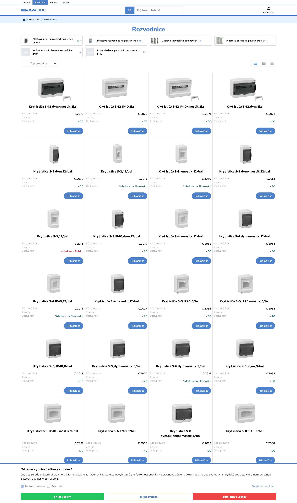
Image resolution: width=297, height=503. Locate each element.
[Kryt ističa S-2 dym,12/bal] (52, 154)
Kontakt (54, 2)
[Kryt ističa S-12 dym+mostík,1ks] (52, 89)
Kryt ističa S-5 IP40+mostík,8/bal (244, 301)
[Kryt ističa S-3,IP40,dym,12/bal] (116, 219)
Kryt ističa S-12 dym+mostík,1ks (52, 106)
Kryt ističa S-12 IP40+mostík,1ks (181, 106)
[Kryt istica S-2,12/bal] (116, 154)
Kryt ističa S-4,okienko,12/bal (117, 301)
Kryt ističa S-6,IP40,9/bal (116, 431)
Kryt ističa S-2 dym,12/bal (52, 171)
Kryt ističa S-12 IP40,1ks (117, 106)
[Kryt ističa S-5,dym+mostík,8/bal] (116, 348)
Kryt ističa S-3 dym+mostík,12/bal (244, 171)
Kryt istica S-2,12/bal (116, 171)
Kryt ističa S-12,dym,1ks (244, 106)
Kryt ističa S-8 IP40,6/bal (244, 431)
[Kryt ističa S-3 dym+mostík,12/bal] (244, 154)
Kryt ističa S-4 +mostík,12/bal (181, 236)
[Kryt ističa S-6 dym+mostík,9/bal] (180, 348)
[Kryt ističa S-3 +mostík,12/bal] (180, 154)
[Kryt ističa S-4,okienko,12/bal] (116, 283)
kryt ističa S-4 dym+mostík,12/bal (244, 236)
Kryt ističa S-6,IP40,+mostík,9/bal (52, 431)
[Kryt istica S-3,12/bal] (52, 219)
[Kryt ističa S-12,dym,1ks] (244, 89)
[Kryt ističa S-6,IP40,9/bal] (116, 413)
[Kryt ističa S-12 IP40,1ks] (116, 89)
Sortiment (40, 2)
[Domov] (24, 19)
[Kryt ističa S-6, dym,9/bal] (244, 348)
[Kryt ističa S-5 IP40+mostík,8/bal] (244, 283)
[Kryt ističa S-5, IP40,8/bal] (52, 348)
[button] (40, 63)
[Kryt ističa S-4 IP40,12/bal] (52, 283)
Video (66, 2)
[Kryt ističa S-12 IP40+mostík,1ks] (180, 89)
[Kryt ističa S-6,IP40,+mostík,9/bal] (52, 413)
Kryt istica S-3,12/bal (52, 236)
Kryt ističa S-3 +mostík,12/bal (181, 171)
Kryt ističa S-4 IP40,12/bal (52, 301)
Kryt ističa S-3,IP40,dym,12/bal (116, 236)
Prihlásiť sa (73, 131)
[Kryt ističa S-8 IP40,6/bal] (244, 413)
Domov (26, 2)
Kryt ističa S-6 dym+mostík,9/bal (180, 366)
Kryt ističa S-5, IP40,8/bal (52, 366)
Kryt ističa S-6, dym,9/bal (245, 366)
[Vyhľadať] (130, 10)
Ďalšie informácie (263, 486)
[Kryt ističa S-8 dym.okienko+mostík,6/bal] (180, 413)
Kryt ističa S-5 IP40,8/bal (180, 301)
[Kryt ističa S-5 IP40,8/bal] (180, 283)
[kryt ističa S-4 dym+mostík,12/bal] (244, 219)
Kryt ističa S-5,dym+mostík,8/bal (116, 366)
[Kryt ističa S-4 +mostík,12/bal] (180, 219)
